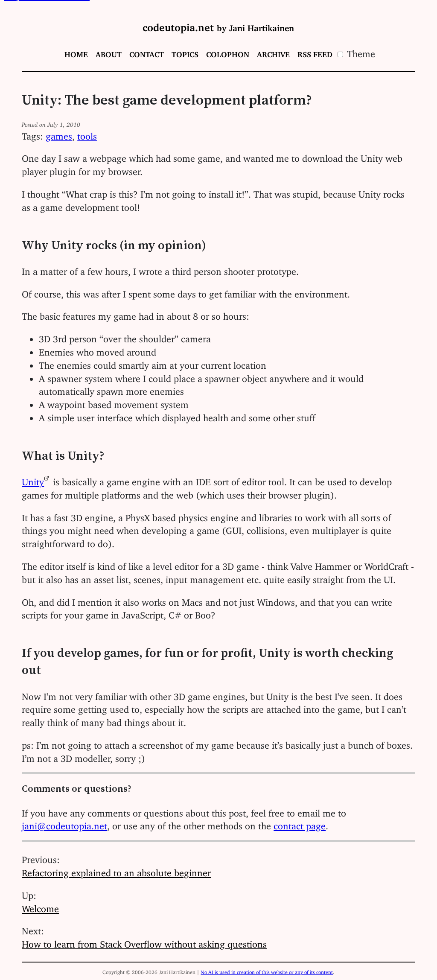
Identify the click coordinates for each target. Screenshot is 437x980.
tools (87, 133)
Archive (273, 52)
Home (76, 52)
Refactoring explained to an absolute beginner (116, 870)
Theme (359, 51)
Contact (146, 52)
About (109, 52)
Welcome (40, 906)
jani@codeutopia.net (64, 823)
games (59, 133)
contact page (300, 823)
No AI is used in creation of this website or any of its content (267, 971)
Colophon (227, 52)
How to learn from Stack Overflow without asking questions (144, 941)
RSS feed (314, 52)
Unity (33, 479)
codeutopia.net (218, 25)
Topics (185, 52)
